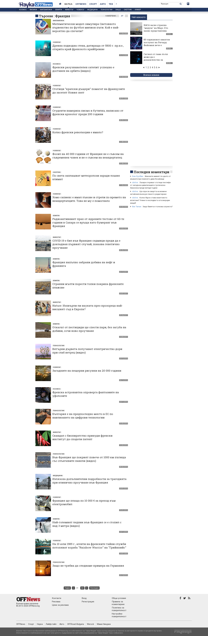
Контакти (56, 598)
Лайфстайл (51, 624)
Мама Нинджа (104, 624)
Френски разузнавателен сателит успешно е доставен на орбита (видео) (83, 69)
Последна (94, 588)
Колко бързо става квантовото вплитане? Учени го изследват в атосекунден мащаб (150, 200)
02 (82, 588)
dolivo (135, 182)
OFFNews (20, 624)
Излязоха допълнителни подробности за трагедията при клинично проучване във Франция (89, 480)
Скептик (128, 9)
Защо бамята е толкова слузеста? (158, 206)
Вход (84, 598)
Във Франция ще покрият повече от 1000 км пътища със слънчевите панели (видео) (89, 459)
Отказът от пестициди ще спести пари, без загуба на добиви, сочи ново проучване (89, 329)
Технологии (106, 9)
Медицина (92, 9)
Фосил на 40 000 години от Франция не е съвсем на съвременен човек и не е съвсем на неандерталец (88, 155)
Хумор (138, 9)
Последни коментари (151, 172)
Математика (46, 9)
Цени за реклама (60, 605)
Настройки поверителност (119, 615)
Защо (118, 9)
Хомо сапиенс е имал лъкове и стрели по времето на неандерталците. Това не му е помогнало (89, 199)
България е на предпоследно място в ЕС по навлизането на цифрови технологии (82, 415)
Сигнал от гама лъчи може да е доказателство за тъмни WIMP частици (156, 58)
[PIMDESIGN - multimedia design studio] (182, 632)
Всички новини (151, 75)
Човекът (80, 9)
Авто (103, 4)
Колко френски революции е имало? (77, 132)
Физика (33, 9)
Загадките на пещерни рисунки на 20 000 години (86, 370)
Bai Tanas (136, 206)
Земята (58, 9)
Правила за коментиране (118, 603)
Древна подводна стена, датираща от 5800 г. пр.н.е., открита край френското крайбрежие (88, 47)
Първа (67, 588)
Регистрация (88, 601)
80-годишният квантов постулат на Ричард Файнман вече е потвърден (157, 43)
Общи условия (119, 598)
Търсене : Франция (54, 16)
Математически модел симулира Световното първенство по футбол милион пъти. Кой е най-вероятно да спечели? (85, 27)
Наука (68, 4)
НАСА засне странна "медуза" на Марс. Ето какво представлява (156, 28)
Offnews (80, 4)
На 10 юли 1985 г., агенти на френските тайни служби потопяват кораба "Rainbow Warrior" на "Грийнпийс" (89, 545)
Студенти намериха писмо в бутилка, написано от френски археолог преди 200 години (87, 112)
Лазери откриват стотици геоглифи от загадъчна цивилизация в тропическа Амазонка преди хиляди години (150, 185)
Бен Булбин (137, 176)
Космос (23, 9)
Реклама (56, 601)
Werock (90, 624)
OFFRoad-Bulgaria (75, 624)
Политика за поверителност (119, 609)
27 (122, 16)
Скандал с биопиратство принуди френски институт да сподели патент (82, 437)
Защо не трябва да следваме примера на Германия (88, 565)
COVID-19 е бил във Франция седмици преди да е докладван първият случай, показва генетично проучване (86, 244)
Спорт (93, 4)
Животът (69, 9)
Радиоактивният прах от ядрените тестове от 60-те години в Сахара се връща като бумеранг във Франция (88, 222)
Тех (111, 4)
